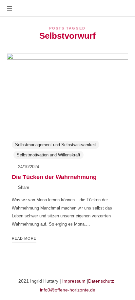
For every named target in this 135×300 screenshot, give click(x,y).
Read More (24, 238)
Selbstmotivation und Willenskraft (48, 154)
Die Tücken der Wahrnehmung (54, 177)
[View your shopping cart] (121, 8)
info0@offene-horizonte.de (67, 289)
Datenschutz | (102, 281)
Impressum (74, 281)
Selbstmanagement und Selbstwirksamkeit (55, 144)
